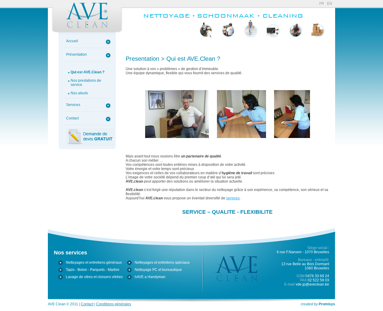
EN (329, 3)
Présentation (76, 54)
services (233, 198)
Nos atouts (79, 93)
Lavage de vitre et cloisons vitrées (295, 47)
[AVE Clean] (87, 17)
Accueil (72, 41)
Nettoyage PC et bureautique (158, 270)
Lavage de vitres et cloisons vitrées (94, 277)
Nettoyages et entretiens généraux (94, 262)
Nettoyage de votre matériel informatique (273, 45)
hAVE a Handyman (318, 43)
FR (321, 3)
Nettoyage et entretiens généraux (205, 45)
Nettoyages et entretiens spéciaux (162, 262)
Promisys (327, 304)
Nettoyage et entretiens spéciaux (228, 45)
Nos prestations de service (86, 82)
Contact (72, 118)
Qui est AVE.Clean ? (87, 72)
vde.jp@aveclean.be (312, 284)
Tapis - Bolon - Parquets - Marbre (250, 45)
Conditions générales (113, 304)
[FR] (169, 19)
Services (73, 105)
